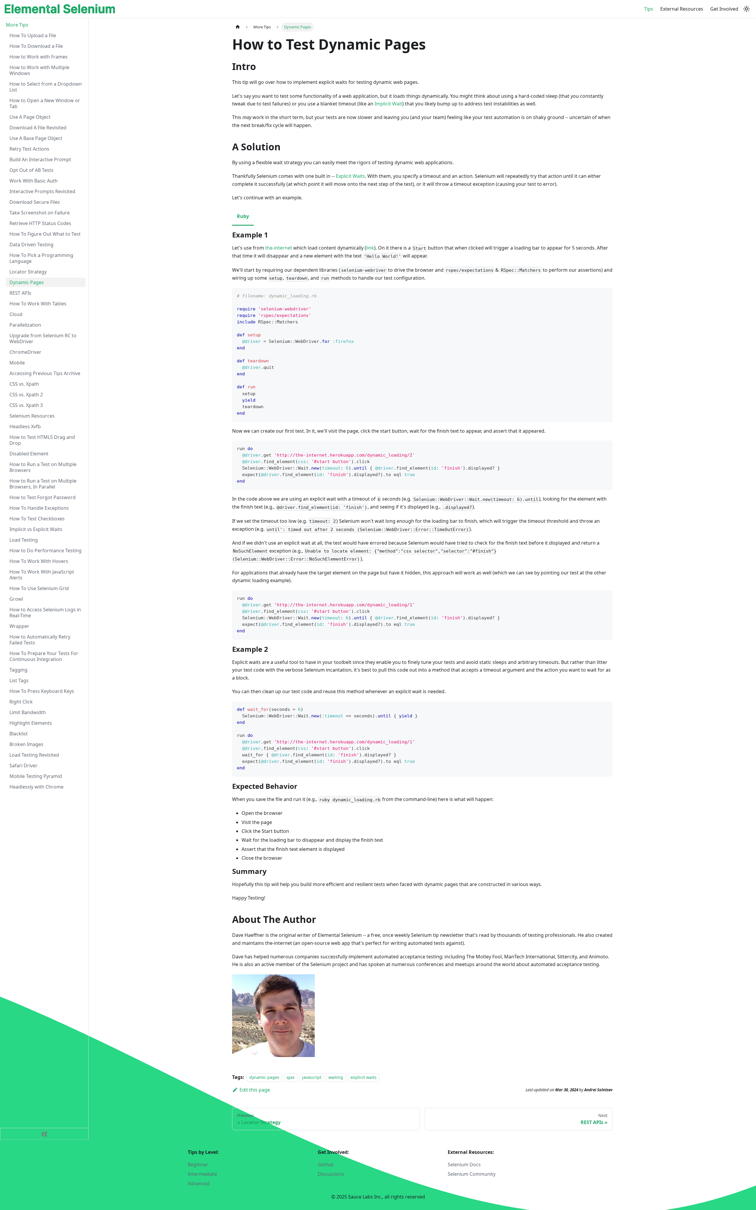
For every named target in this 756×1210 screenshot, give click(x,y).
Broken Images (26, 744)
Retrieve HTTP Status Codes (40, 223)
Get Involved (724, 9)
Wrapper (19, 626)
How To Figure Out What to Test (45, 234)
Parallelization (25, 325)
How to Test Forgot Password (42, 497)
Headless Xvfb (25, 426)
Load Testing (23, 540)
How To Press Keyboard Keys (41, 691)
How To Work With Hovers (38, 561)
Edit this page (254, 1090)
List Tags (19, 680)
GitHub (326, 1164)
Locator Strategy (28, 271)
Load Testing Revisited (34, 755)
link (370, 248)
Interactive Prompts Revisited (42, 191)
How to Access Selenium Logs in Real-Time (45, 612)
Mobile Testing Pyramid (35, 776)
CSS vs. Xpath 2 (26, 394)
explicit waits (364, 1077)
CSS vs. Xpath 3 (26, 405)
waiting (335, 1077)
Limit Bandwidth (27, 712)
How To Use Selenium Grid (39, 588)
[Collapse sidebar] (44, 1134)
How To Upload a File (32, 35)
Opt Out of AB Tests (31, 170)
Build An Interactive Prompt (40, 159)
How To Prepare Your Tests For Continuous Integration (43, 656)
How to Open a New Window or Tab (44, 103)
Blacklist (18, 733)
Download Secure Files (34, 202)
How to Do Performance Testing (45, 550)
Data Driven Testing (31, 244)
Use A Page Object (29, 117)
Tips (648, 9)
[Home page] (237, 27)
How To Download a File (36, 46)
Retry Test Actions (29, 149)
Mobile (17, 362)
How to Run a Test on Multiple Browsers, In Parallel (42, 484)
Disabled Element (28, 453)
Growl (16, 599)
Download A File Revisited (37, 127)
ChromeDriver (25, 352)
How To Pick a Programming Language (41, 258)
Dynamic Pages (26, 282)
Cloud (15, 314)
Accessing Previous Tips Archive (44, 373)
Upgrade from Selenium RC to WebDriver (42, 338)
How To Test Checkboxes (37, 518)
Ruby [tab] (243, 216)
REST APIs (20, 293)
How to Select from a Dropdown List (45, 87)
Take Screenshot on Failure (39, 212)
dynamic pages (264, 1077)
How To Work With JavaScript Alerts (41, 575)
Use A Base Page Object (35, 138)
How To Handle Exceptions (39, 508)
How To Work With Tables (37, 303)
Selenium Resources (32, 416)
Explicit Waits (350, 176)
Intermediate (202, 1174)
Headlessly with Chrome (36, 787)
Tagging (18, 670)
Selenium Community (472, 1174)
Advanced (199, 1183)
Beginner (198, 1164)
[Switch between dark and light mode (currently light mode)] (746, 9)
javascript (311, 1077)
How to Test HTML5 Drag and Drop (42, 440)
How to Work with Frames (38, 56)
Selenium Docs (464, 1164)
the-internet (278, 248)
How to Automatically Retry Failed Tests (39, 640)
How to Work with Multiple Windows (39, 70)
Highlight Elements (30, 723)
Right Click (21, 701)
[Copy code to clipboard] (605, 295)
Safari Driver (23, 765)
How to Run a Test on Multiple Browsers (42, 467)
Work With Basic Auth (33, 180)
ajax (290, 1077)
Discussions (331, 1174)
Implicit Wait (388, 103)
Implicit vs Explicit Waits (35, 529)
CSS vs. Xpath (24, 384)
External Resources (681, 9)
